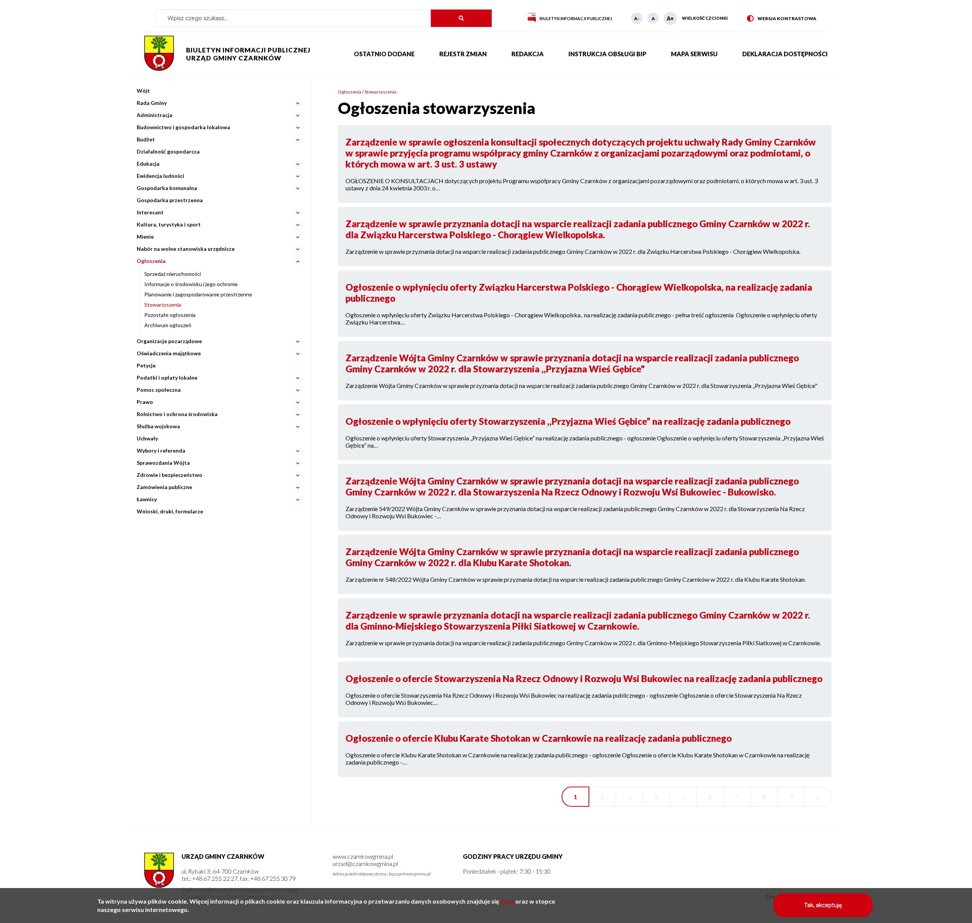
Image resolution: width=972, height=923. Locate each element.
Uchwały (147, 438)
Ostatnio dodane (384, 53)
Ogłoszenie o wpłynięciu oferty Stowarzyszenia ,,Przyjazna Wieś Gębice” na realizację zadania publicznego (568, 421)
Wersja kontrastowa (781, 19)
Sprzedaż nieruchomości (172, 274)
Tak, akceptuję (823, 905)
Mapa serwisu (694, 53)
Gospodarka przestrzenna (170, 200)
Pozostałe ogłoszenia (170, 315)
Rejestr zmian (463, 53)
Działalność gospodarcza (168, 151)
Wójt (143, 90)
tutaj (507, 901)
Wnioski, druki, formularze (170, 511)
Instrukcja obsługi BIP (607, 53)
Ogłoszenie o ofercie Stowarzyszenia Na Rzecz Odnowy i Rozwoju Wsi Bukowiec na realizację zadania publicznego (584, 678)
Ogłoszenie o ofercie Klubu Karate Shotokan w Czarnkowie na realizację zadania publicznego (539, 738)
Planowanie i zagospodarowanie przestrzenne (198, 294)
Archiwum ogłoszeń (167, 325)
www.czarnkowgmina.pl (363, 856)
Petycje (146, 365)
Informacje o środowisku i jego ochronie (191, 284)
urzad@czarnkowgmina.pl (365, 863)
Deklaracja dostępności (785, 53)
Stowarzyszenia (162, 304)
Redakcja (527, 53)
